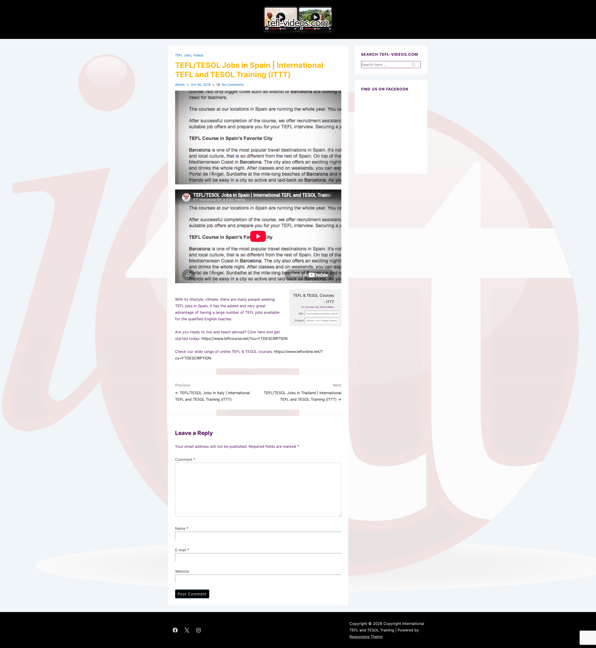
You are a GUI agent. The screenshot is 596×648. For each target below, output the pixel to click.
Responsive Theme (366, 636)
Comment (185, 459)
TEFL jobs (183, 55)
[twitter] (187, 630)
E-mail (180, 550)
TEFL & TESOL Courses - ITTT (313, 298)
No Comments (233, 84)
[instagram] (198, 630)
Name (180, 528)
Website (182, 571)
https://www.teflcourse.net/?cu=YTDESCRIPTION (244, 338)
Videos (198, 55)
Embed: (299, 320)
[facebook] (175, 630)
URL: (301, 313)
